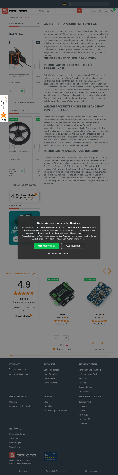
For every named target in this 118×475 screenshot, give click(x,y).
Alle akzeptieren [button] (46, 246)
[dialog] (59, 237)
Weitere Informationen (76, 239)
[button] (59, 253)
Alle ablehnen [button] (73, 246)
